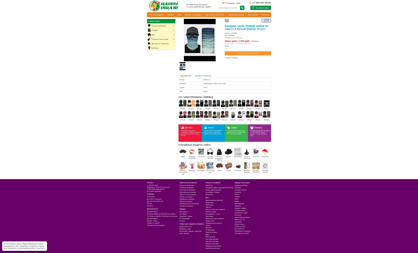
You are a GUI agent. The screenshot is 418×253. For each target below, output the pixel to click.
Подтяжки (238, 187)
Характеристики (185, 76)
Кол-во (227, 46)
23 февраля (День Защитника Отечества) (219, 187)
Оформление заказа (236, 15)
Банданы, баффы (240, 208)
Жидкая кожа (210, 221)
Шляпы (228, 156)
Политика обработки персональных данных (161, 214)
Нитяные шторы (211, 212)
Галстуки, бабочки (210, 157)
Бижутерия (238, 222)
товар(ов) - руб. (233, 3)
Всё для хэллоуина (246, 157)
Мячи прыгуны (210, 237)
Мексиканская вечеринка (188, 192)
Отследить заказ (262, 8)
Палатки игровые (211, 232)
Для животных (239, 229)
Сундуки (228, 170)
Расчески (201, 156)
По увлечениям (185, 218)
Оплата (149, 203)
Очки (236, 199)
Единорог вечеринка (186, 206)
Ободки (237, 197)
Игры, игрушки (184, 233)
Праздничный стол (186, 226)
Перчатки (256, 156)
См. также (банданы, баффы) (196, 97)
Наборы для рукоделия (213, 246)
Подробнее (40, 248)
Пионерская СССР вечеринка (189, 203)
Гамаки (208, 225)
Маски (219, 170)
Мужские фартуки (247, 171)
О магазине (150, 197)
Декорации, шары (185, 229)
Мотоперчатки (239, 203)
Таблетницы (209, 205)
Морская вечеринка (186, 201)
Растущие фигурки (212, 239)
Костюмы (192, 170)
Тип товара (183, 214)
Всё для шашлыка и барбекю (219, 158)
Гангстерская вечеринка (187, 190)
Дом (179, 15)
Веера (183, 156)
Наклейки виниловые (212, 248)
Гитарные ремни (240, 210)
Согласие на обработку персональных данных (162, 216)
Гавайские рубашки (241, 185)
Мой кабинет (253, 15)
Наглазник (237, 170)
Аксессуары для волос (242, 217)
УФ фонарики (210, 230)
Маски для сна (239, 219)
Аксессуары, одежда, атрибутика (190, 231)
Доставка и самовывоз (203, 76)
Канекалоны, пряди (241, 213)
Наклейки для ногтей (242, 233)
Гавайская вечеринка (192, 157)
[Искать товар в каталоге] (242, 8)
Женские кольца (265, 171)
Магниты (208, 228)
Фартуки (208, 207)
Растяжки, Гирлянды (256, 171)
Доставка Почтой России (155, 201)
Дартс (208, 234)
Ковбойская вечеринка (187, 199)
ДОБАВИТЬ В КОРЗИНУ (248, 53)
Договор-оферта (152, 218)
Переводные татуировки (243, 231)
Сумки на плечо (240, 226)
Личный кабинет (152, 211)
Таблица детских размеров (156, 225)
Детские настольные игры (183, 172)
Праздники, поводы (186, 216)
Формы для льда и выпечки (215, 218)
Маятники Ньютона (212, 241)
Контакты (265, 15)
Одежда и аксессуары (193, 15)
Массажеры (238, 156)
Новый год (265, 156)
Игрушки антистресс (212, 244)
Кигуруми (238, 192)
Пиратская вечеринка (187, 185)
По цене (182, 221)
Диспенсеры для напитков (214, 200)
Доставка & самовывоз (215, 15)
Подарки (170, 15)
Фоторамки (201, 170)
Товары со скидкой (153, 223)
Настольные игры (210, 171)
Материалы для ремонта (214, 223)
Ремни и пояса (239, 224)
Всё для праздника (156, 15)
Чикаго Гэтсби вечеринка (188, 194)
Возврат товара (152, 221)
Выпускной (209, 194)
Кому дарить (184, 212)
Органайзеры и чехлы (213, 214)
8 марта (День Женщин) (213, 190)
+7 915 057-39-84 (262, 2)
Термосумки (210, 202)
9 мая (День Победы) (212, 192)
